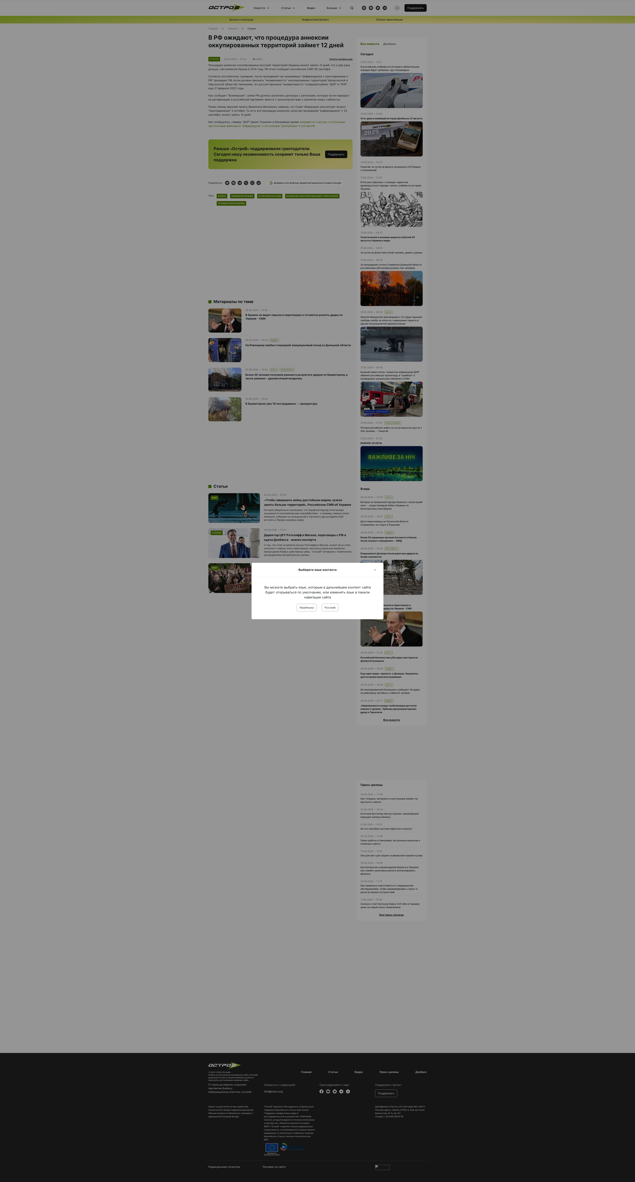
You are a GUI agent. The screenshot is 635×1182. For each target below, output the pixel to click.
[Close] (375, 570)
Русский (330, 607)
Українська (306, 607)
